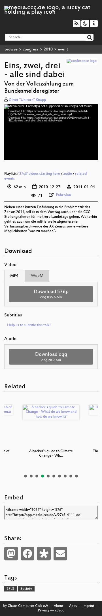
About (58, 606)
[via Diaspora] (44, 553)
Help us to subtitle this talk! (29, 325)
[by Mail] (60, 553)
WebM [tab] (37, 275)
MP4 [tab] (14, 275)
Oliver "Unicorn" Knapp (27, 100)
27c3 (10, 589)
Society (26, 589)
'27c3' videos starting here (39, 174)
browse (11, 49)
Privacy (43, 611)
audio (67, 174)
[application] (51, 132)
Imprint (88, 606)
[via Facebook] (27, 553)
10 (76, 476)
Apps (73, 606)
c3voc (59, 611)
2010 (48, 49)
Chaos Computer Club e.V (28, 606)
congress (31, 49)
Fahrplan (63, 195)
